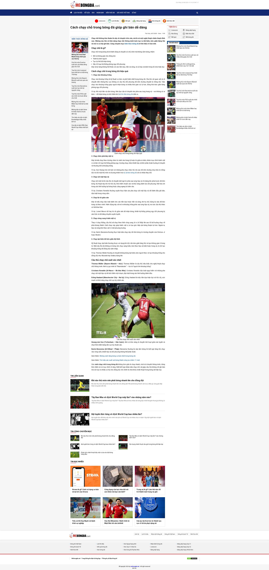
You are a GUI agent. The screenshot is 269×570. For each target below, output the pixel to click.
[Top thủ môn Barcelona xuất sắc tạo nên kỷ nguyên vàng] (171, 93)
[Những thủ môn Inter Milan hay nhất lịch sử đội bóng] (171, 111)
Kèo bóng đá (101, 550)
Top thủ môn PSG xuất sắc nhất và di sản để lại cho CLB (79, 96)
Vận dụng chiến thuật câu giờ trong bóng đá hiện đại (146, 444)
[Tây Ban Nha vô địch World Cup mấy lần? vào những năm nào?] (79, 402)
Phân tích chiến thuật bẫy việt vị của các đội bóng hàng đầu (97, 453)
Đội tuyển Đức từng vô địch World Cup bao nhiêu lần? (116, 414)
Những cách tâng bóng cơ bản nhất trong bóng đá (117, 356)
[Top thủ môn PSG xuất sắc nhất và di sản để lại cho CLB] (171, 102)
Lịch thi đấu (78, 13)
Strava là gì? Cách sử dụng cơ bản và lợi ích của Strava (85, 491)
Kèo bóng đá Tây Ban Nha (131, 550)
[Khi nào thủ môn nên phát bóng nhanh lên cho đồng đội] (79, 385)
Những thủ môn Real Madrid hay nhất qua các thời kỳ (79, 57)
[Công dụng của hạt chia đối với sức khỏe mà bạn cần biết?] (118, 476)
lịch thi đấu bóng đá (125, 94)
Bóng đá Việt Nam (170, 534)
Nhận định (100, 13)
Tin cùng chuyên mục (81, 431)
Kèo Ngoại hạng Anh (130, 544)
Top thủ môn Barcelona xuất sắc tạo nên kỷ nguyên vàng (79, 88)
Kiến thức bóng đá (80, 39)
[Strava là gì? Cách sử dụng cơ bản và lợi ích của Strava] (85, 476)
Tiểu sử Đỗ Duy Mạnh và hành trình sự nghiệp (83, 522)
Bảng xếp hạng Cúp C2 (184, 547)
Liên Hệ (137, 534)
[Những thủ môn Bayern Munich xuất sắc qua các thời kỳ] (171, 84)
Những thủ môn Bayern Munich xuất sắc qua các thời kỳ (80, 80)
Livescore (174, 30)
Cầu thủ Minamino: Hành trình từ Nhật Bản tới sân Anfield (116, 522)
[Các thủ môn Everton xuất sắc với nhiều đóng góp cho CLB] (171, 57)
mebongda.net (135, 566)
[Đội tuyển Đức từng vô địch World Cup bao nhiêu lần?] (79, 419)
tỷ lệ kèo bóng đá (130, 173)
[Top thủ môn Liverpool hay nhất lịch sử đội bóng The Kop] (171, 75)
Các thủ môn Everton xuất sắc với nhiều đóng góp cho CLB (79, 64)
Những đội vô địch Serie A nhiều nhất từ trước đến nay (79, 112)
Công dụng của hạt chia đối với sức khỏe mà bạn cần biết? (116, 491)
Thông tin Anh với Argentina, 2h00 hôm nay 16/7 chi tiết (185, 65)
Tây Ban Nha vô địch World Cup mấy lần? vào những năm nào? (121, 397)
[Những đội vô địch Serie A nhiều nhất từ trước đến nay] (171, 120)
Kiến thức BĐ (110, 13)
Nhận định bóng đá (156, 534)
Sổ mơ (134, 13)
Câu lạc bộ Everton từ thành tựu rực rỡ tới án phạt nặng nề (148, 522)
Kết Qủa (87, 13)
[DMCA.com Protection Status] (192, 558)
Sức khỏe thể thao (123, 13)
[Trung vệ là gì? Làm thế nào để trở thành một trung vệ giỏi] (150, 476)
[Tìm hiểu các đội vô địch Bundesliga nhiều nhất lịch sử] (171, 129)
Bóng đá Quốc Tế (183, 534)
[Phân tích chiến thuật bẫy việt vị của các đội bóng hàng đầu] (74, 455)
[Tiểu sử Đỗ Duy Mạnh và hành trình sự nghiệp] (85, 507)
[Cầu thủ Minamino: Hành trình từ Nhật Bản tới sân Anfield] (118, 507)
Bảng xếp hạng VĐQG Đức (185, 550)
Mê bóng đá (190, 37)
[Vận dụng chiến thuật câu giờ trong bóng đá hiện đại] (123, 446)
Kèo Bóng (174, 33)
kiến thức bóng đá (132, 44)
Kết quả (173, 37)
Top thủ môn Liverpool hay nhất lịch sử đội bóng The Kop (80, 72)
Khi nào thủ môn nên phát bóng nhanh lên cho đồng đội (117, 380)
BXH (93, 13)
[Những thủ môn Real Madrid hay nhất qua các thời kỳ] (80, 47)
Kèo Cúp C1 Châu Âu (130, 547)
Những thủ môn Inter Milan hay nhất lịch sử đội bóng (80, 104)
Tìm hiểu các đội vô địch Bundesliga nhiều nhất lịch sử (79, 119)
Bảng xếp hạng (191, 30)
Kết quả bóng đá (102, 547)
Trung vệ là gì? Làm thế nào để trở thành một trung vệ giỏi (148, 491)
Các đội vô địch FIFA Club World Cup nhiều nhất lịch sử (80, 127)
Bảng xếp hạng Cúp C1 (184, 544)
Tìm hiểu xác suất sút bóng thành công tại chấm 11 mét (120, 360)
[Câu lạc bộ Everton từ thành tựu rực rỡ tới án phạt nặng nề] (150, 507)
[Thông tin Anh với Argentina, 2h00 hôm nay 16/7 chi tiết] (171, 66)
